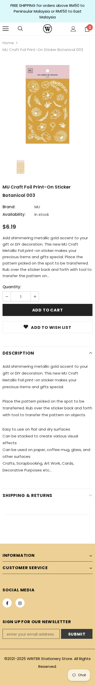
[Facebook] (7, 603)
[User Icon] (73, 29)
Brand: (9, 206)
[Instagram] (20, 603)
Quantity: (12, 286)
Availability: (14, 214)
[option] (47, 104)
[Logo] (47, 28)
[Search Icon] (20, 28)
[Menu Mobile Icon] (6, 29)
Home (8, 42)
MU (37, 206)
